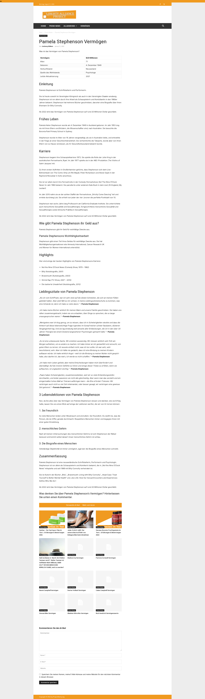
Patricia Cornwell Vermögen (106, 558)
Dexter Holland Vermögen (77, 590)
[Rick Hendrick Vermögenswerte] (109, 602)
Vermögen (85, 26)
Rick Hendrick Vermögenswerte (107, 613)
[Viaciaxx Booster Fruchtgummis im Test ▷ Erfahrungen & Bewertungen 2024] (109, 519)
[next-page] (44, 618)
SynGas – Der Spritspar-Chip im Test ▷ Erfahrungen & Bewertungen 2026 (51, 532)
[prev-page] (40, 618)
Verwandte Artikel (73, 505)
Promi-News (54, 26)
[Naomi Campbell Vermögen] (52, 579)
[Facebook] (160, 4)
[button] (163, 26)
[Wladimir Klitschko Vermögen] (80, 602)
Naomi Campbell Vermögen (48, 590)
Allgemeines (69, 26)
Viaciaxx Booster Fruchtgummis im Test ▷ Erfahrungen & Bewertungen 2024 (108, 532)
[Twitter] (164, 4)
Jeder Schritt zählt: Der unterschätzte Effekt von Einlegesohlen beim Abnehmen (78, 532)
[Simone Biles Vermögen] (52, 602)
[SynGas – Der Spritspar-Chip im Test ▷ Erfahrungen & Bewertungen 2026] (52, 519)
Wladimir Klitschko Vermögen (78, 613)
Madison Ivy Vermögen (75, 558)
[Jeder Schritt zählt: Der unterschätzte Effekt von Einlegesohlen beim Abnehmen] (80, 519)
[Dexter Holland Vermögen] (80, 579)
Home (43, 26)
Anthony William (47, 46)
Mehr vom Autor (89, 505)
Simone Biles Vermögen (47, 613)
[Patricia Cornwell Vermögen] (109, 547)
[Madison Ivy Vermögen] (80, 547)
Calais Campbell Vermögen (105, 590)
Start (40, 32)
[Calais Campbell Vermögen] (109, 579)
